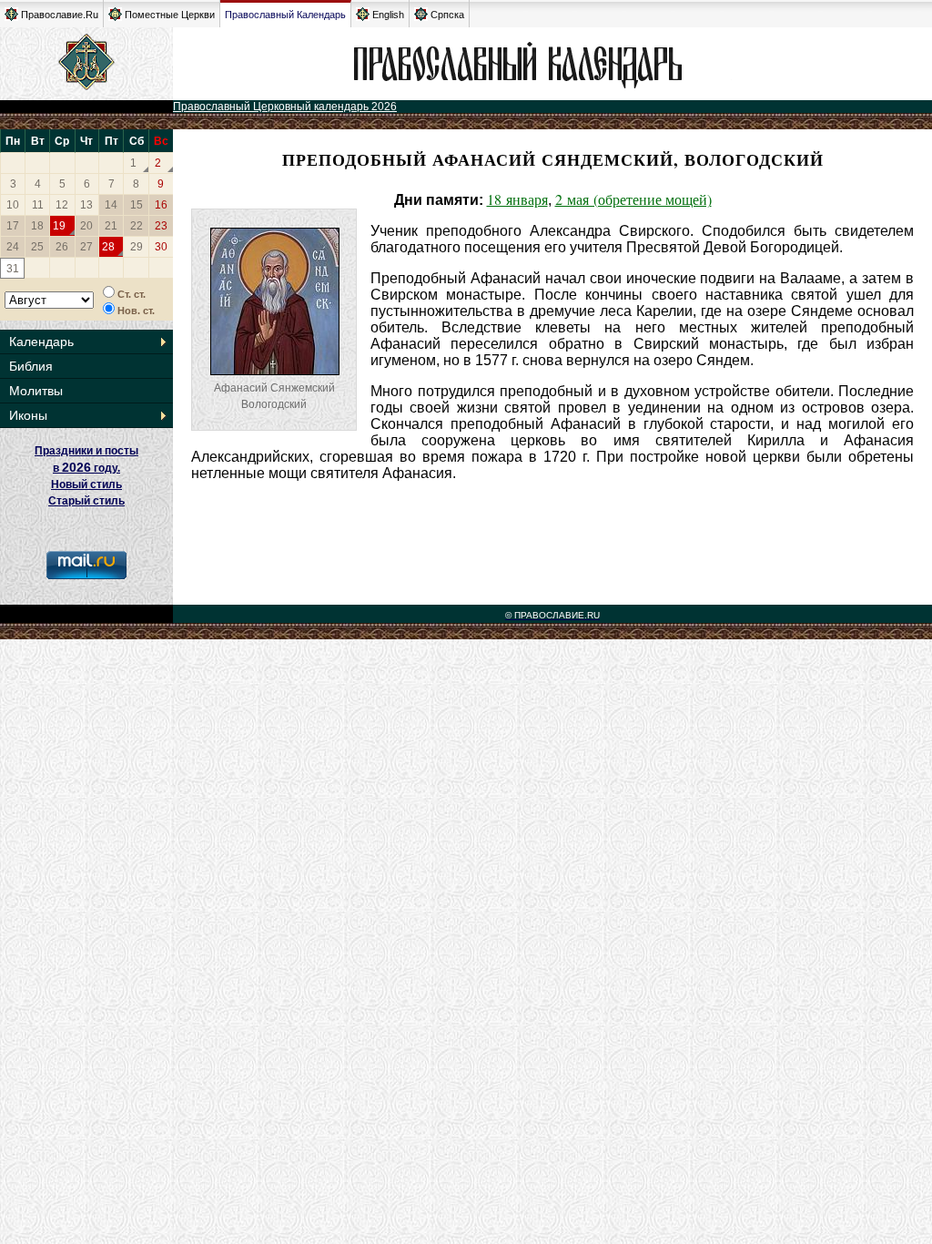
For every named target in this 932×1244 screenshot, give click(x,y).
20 (86, 225)
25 (37, 246)
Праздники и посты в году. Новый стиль (86, 467)
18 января (517, 199)
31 (12, 268)
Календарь (41, 341)
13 (86, 205)
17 (12, 225)
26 (62, 246)
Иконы (28, 415)
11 (38, 205)
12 (62, 205)
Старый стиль (86, 501)
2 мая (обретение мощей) (633, 199)
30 (161, 246)
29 (136, 246)
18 (37, 225)
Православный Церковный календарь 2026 (285, 106)
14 (111, 205)
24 (12, 246)
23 (161, 225)
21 (111, 225)
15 (136, 205)
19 (59, 225)
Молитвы (36, 390)
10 (12, 205)
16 (161, 205)
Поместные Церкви (170, 14)
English (388, 14)
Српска (447, 14)
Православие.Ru (59, 14)
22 (136, 225)
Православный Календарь (285, 14)
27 (86, 246)
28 (108, 246)
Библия (31, 366)
